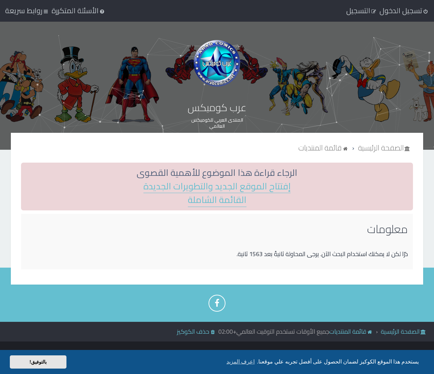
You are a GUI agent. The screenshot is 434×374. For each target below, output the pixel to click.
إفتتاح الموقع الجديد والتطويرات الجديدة (217, 186)
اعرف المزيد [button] (240, 362)
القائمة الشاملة (217, 200)
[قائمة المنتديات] (217, 63)
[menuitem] (78, 10)
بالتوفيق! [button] (38, 362)
